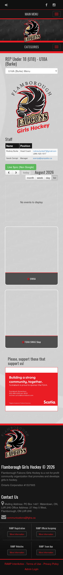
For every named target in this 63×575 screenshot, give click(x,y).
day (48, 178)
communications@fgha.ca (21, 517)
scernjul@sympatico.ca (42, 158)
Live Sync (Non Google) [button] (21, 167)
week (40, 178)
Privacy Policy (51, 564)
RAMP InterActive (14, 564)
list (54, 178)
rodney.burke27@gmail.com (44, 151)
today (26, 172)
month (30, 178)
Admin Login (31, 569)
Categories (31, 47)
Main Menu (31, 14)
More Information (17, 534)
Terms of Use (33, 564)
